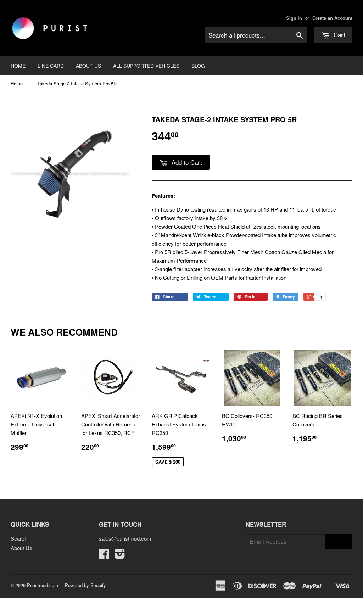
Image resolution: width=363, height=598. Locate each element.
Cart (338, 34)
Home (18, 65)
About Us (88, 65)
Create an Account (332, 18)
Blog (198, 65)
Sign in (294, 18)
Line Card (51, 65)
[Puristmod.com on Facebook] (104, 555)
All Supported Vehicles (146, 65)
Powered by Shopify (85, 585)
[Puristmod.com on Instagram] (120, 555)
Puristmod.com (42, 585)
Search (19, 538)
